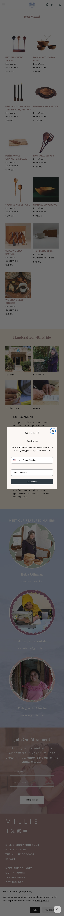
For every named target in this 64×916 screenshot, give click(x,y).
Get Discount (32, 482)
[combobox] (16, 460)
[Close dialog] (53, 431)
